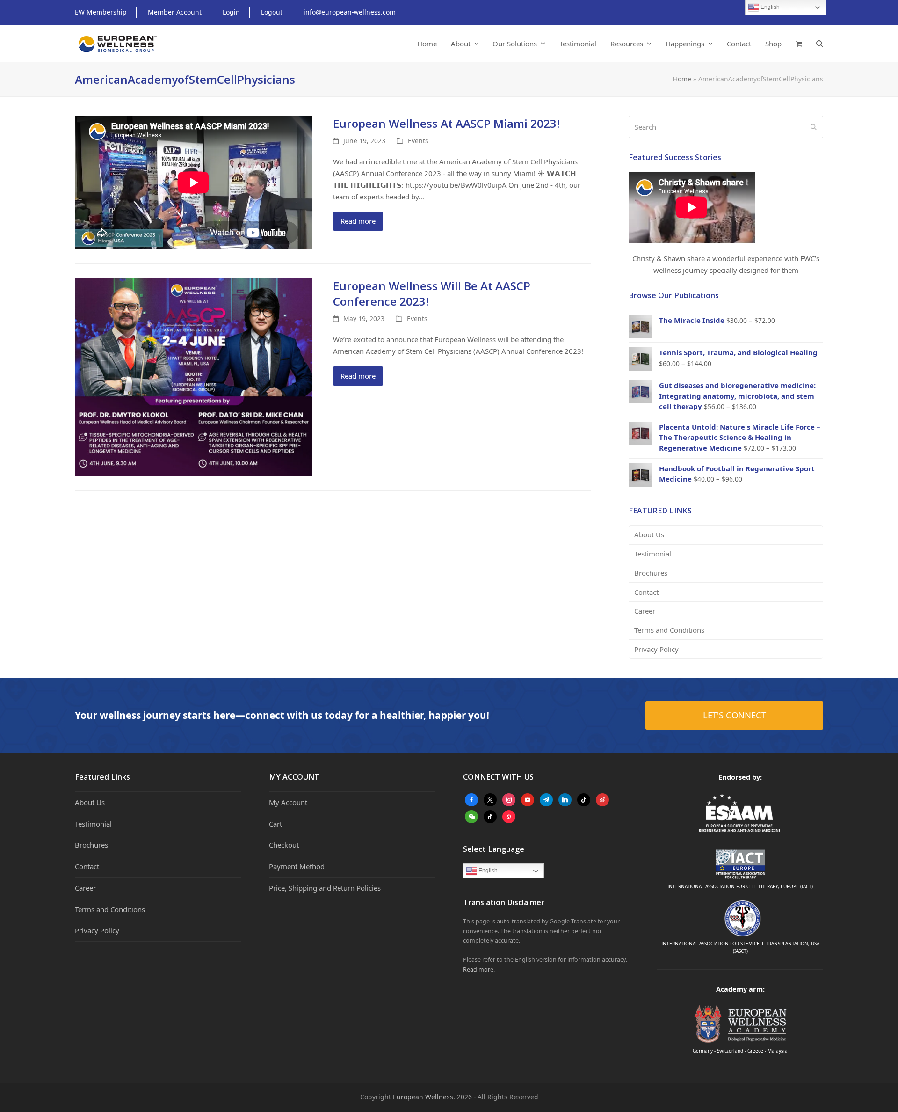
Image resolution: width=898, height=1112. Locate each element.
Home (682, 78)
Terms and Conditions (669, 630)
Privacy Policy (656, 649)
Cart (275, 823)
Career (644, 610)
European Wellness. (424, 1096)
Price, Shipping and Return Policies (325, 888)
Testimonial (652, 553)
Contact (646, 592)
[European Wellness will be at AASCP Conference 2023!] (193, 376)
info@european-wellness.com (350, 11)
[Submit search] (814, 127)
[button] (799, 43)
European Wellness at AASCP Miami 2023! (446, 123)
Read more (358, 221)
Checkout (284, 844)
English (487, 870)
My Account (288, 802)
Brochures (650, 573)
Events (418, 140)
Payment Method (297, 866)
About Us (649, 534)
